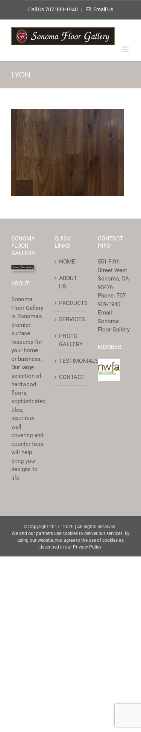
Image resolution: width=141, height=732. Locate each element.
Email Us (102, 9)
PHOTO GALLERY (71, 340)
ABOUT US (68, 282)
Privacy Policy (87, 547)
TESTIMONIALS (71, 361)
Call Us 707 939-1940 (53, 9)
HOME (67, 261)
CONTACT (71, 377)
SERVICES (71, 319)
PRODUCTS (71, 303)
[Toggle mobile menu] (126, 49)
